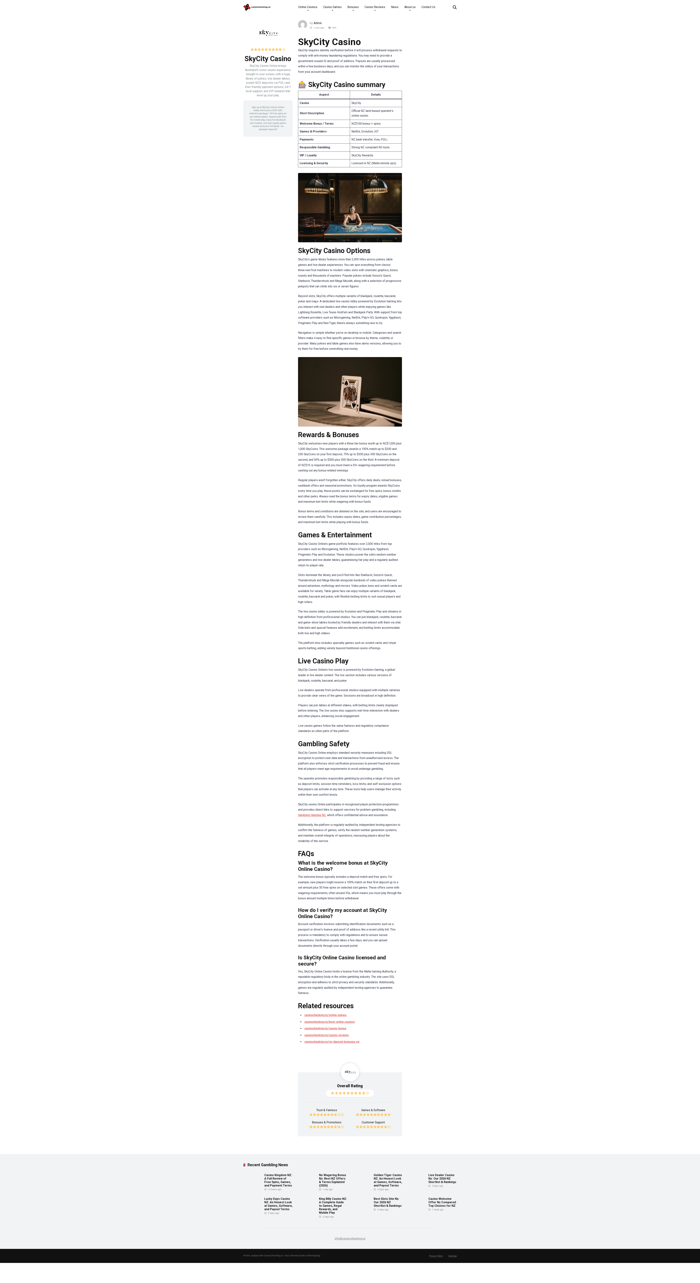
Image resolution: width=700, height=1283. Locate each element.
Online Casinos (307, 7)
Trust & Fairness (326, 1110)
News (394, 7)
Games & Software (373, 1110)
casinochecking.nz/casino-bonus (325, 1028)
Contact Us (428, 7)
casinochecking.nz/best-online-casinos (329, 1022)
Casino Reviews (375, 7)
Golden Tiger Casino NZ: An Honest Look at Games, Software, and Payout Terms (388, 1180)
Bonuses (353, 7)
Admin (318, 23)
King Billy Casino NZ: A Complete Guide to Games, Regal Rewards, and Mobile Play (333, 1206)
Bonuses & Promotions (326, 1122)
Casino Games (332, 7)
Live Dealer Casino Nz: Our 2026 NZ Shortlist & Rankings (442, 1178)
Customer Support (373, 1122)
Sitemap (452, 1256)
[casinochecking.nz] (257, 6)
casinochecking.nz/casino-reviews (326, 1035)
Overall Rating (350, 1086)
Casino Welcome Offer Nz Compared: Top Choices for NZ (442, 1202)
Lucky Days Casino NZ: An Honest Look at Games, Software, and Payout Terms (278, 1204)
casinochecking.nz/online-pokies (325, 1015)
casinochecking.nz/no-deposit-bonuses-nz (331, 1041)
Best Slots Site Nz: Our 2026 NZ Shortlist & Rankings (388, 1202)
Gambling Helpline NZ (312, 815)
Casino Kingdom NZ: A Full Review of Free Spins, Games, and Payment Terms (278, 1180)
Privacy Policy (436, 1256)
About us (410, 7)
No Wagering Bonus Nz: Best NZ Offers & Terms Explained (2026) (332, 1180)
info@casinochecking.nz (350, 1238)
